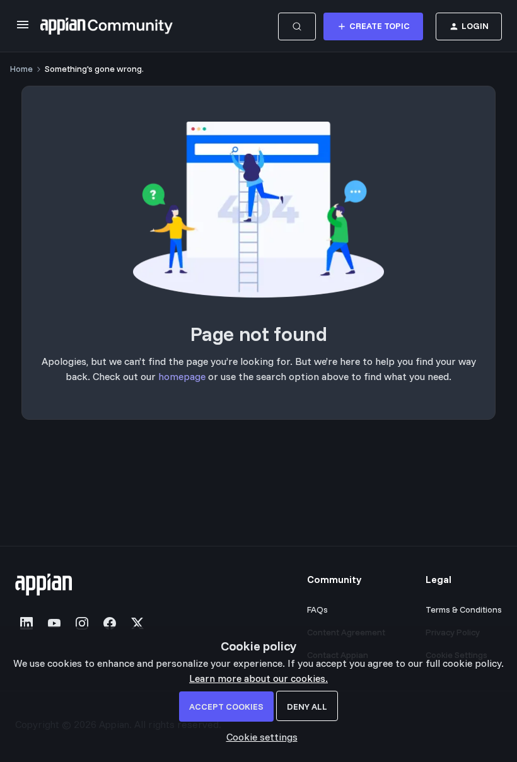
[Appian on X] (137, 623)
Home (21, 68)
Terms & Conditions (464, 609)
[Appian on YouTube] (54, 623)
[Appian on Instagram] (82, 623)
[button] (22, 28)
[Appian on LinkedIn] (26, 623)
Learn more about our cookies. (258, 678)
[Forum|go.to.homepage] (106, 26)
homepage (182, 376)
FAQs (317, 609)
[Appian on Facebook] (109, 623)
